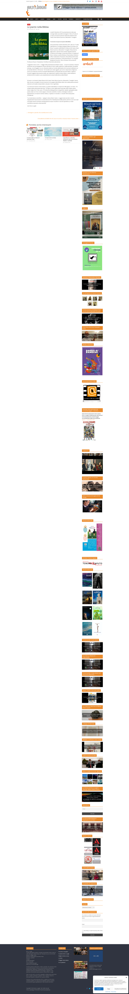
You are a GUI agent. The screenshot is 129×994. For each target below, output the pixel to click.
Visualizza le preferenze (120, 988)
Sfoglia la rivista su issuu (63, 956)
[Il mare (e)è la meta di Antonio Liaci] (35, 128)
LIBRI (54, 19)
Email (83, 924)
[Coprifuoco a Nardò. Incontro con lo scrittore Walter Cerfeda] (71, 128)
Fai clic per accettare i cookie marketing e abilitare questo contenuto (92, 284)
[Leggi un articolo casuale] (101, 19)
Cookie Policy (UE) (87, 19)
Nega (108, 988)
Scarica (85, 54)
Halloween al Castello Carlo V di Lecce (81, 970)
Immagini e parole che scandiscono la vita (39, 112)
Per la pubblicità (61, 962)
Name (83, 918)
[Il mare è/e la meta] (53, 128)
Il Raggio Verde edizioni (63, 960)
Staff (38, 29)
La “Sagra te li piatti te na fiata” (48, 1)
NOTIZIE (65, 19)
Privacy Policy (113, 991)
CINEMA (48, 19)
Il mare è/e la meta (50, 138)
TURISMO (71, 19)
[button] (126, 977)
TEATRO (60, 19)
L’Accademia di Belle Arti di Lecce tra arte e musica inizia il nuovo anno (59, 118)
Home (31, 19)
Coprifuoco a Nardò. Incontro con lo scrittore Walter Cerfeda (70, 139)
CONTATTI (78, 19)
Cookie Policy (107, 991)
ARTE (36, 19)
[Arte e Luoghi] (27, 19)
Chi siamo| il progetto (63, 951)
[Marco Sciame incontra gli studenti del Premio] (100, 454)
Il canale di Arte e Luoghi (63, 953)
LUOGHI (42, 19)
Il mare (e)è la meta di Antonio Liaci (33, 138)
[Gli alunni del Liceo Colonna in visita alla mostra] (86, 454)
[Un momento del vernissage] (95, 454)
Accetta (99, 988)
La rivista (60, 958)
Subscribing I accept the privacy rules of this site (92, 931)
